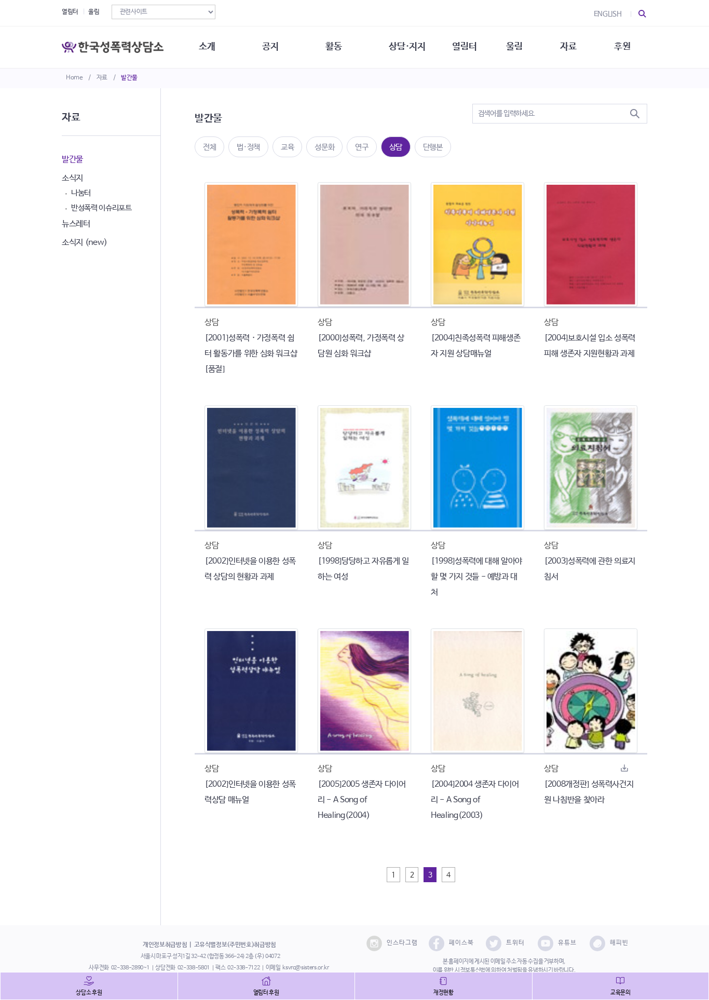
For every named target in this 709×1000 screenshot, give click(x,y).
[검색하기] (634, 113)
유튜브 (567, 943)
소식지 (72, 178)
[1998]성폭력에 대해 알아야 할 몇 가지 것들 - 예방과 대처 (476, 576)
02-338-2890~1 (130, 968)
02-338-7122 (243, 968)
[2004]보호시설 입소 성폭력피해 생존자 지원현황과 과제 (589, 346)
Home (74, 77)
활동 (333, 47)
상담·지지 (407, 47)
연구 (361, 147)
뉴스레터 (76, 224)
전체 (209, 147)
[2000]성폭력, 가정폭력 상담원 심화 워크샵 (361, 346)
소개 (207, 47)
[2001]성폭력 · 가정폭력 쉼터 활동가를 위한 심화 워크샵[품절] (250, 353)
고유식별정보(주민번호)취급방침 (235, 945)
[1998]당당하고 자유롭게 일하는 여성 (363, 569)
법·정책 (248, 147)
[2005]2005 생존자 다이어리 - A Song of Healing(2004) (362, 799)
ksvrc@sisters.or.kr (305, 968)
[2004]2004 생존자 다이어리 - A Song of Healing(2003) (475, 799)
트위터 (515, 943)
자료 (102, 77)
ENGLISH (608, 14)
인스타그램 (402, 943)
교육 (287, 147)
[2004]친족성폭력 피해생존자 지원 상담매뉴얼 (475, 346)
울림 (93, 12)
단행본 (433, 147)
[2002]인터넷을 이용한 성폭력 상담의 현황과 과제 (250, 569)
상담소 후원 (89, 993)
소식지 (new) (84, 243)
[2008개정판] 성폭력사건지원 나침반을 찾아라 (588, 792)
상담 (395, 147)
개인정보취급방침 (165, 945)
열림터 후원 (266, 993)
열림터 (70, 12)
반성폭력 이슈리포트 (101, 207)
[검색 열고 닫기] (642, 14)
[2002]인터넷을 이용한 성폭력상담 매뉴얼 (250, 792)
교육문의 (620, 993)
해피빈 (619, 943)
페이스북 (461, 943)
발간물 (129, 77)
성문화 (324, 147)
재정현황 (443, 993)
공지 (270, 47)
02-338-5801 (194, 968)
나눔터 (81, 192)
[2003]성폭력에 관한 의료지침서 (589, 569)
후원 (622, 47)
